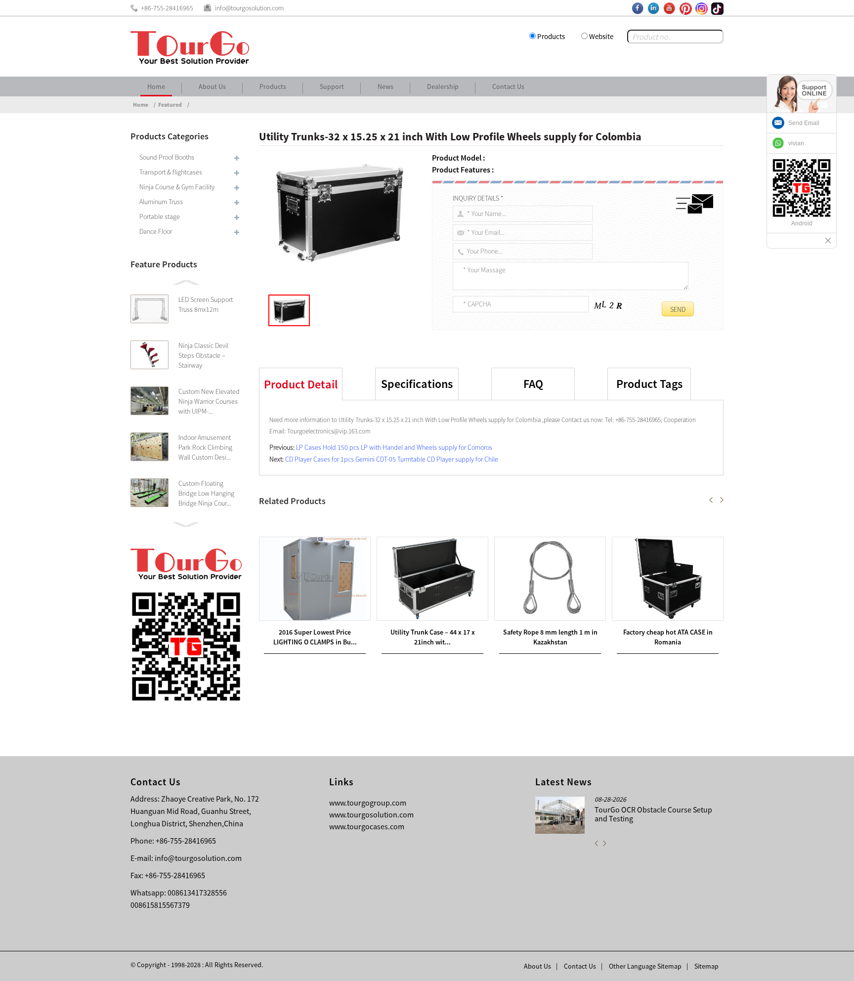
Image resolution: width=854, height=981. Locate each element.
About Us (212, 86)
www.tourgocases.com (366, 826)
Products (551, 36)
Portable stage (159, 216)
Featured (170, 104)
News (385, 86)
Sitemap (706, 966)
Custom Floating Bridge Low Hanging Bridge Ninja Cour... (206, 493)
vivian (796, 143)
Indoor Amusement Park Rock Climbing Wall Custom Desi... (205, 447)
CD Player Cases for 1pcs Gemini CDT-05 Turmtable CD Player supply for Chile (391, 459)
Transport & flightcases (170, 172)
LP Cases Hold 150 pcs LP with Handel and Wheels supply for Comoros (394, 447)
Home (156, 86)
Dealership (443, 86)
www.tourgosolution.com (371, 814)
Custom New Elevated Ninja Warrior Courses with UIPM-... (209, 401)
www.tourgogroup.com (367, 803)
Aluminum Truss (161, 201)
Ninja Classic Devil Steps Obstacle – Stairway (203, 355)
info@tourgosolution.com (198, 858)
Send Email (803, 123)
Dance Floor (155, 231)
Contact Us (508, 86)
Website (601, 36)
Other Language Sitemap (645, 966)
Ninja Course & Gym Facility (176, 186)
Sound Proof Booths (166, 157)
